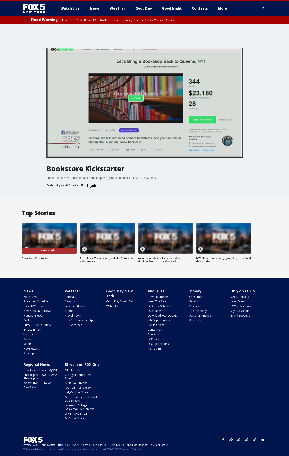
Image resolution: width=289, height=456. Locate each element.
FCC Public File (157, 339)
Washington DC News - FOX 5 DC (38, 384)
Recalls (193, 301)
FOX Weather (73, 325)
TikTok (239, 440)
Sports (27, 344)
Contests (153, 334)
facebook (223, 440)
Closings (70, 301)
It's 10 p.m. (154, 348)
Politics (27, 320)
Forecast (70, 297)
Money (195, 291)
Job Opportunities (159, 320)
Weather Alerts (74, 306)
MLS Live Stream (76, 418)
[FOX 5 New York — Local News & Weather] (36, 8)
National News (32, 315)
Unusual (28, 334)
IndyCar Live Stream (77, 392)
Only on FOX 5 (242, 291)
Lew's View (237, 301)
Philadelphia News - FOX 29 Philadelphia (40, 376)
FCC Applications (158, 344)
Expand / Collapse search (263, 8)
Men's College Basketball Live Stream (81, 398)
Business (195, 306)
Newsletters (31, 348)
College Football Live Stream (78, 376)
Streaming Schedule (36, 301)
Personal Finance (200, 315)
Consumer (195, 297)
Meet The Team (158, 301)
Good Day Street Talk (120, 301)
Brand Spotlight (240, 315)
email (262, 440)
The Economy (198, 311)
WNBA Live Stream (77, 413)
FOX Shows (155, 311)
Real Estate (196, 320)
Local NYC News (34, 306)
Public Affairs (156, 325)
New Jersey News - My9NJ (40, 370)
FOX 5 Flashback (240, 306)
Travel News (73, 315)
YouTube (247, 440)
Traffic (69, 311)
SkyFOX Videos (239, 311)
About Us (156, 291)
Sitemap (28, 353)
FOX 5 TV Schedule (160, 306)
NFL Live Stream (75, 370)
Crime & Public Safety (37, 325)
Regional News (36, 364)
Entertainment (32, 329)
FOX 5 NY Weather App (79, 320)
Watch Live (30, 297)
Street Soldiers (239, 297)
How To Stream (158, 297)
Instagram (231, 440)
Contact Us (155, 329)
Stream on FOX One (82, 364)
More (222, 8)
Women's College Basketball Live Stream (79, 407)
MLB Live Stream (76, 383)
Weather (72, 291)
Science (28, 339)
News (28, 291)
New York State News (37, 311)
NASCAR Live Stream (78, 388)
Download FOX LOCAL (162, 315)
